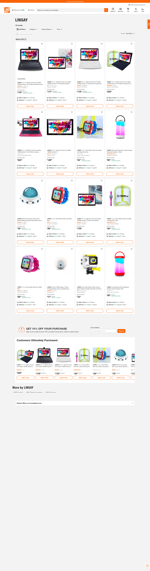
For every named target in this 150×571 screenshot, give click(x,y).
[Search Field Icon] (106, 10)
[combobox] (70, 10)
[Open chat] (149, 24)
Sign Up (121, 331)
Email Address (95, 327)
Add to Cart (30, 106)
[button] (128, 33)
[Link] (30, 75)
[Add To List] (42, 43)
